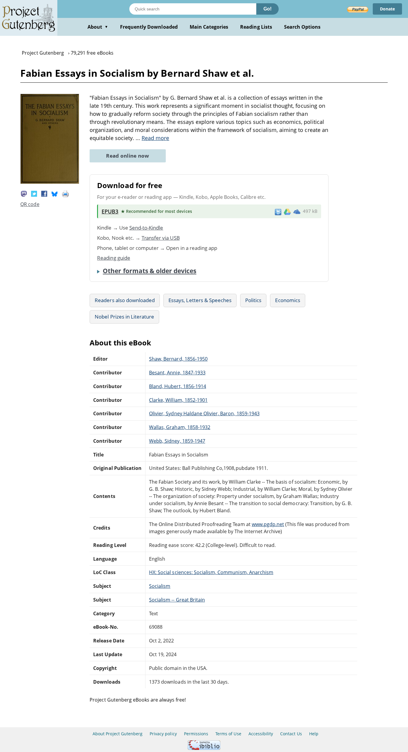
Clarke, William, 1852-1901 (178, 400)
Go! (267, 8)
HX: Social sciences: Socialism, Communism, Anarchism (211, 572)
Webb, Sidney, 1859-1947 (177, 441)
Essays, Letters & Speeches (199, 300)
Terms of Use (228, 733)
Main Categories (209, 27)
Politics (253, 300)
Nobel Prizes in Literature (124, 316)
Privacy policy (163, 733)
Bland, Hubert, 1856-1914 (177, 386)
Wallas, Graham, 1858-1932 (179, 427)
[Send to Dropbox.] (278, 211)
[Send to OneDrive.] (296, 211)
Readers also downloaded (125, 300)
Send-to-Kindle (146, 227)
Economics (287, 300)
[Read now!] (49, 182)
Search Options (302, 27)
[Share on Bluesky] (54, 193)
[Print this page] (65, 193)
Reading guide (113, 257)
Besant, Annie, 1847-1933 (177, 372)
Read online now (127, 155)
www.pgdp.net (268, 524)
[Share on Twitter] (34, 193)
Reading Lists (256, 27)
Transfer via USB (161, 237)
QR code (29, 204)
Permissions (196, 733)
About (98, 27)
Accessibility (261, 733)
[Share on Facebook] (44, 193)
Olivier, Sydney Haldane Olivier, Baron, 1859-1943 (204, 413)
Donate (387, 9)
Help (313, 733)
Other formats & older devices (149, 270)
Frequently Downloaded (149, 27)
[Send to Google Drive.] (287, 211)
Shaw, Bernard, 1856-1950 (178, 359)
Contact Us (291, 733)
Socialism (159, 586)
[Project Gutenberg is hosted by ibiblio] (204, 748)
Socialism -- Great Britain (177, 599)
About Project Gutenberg (117, 733)
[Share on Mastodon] (24, 193)
